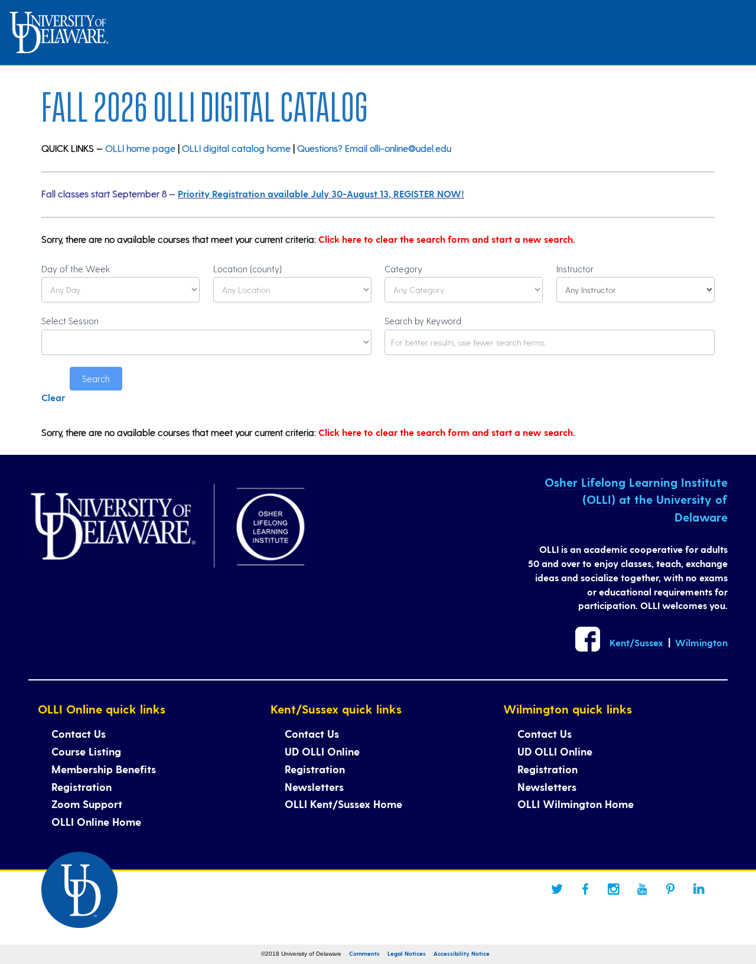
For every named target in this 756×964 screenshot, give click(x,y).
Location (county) (247, 268)
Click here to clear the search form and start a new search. (446, 239)
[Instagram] (614, 889)
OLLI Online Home (96, 821)
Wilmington (701, 642)
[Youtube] (642, 889)
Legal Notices (406, 953)
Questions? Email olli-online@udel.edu (374, 148)
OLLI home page (140, 148)
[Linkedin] (699, 889)
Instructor (575, 268)
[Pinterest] (670, 889)
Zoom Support (86, 803)
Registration (81, 786)
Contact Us (78, 733)
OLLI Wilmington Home (575, 803)
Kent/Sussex (636, 642)
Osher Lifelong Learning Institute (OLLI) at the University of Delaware (636, 500)
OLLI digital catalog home (236, 148)
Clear (53, 397)
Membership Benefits (103, 769)
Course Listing (86, 751)
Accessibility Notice (462, 953)
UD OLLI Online (322, 751)
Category (403, 268)
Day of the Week (75, 268)
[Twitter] (557, 889)
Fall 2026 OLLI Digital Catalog (204, 103)
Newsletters (314, 786)
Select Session (70, 320)
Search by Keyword (422, 320)
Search (96, 378)
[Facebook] (585, 889)
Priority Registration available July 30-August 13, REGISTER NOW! (321, 193)
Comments (364, 953)
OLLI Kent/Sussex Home (343, 803)
